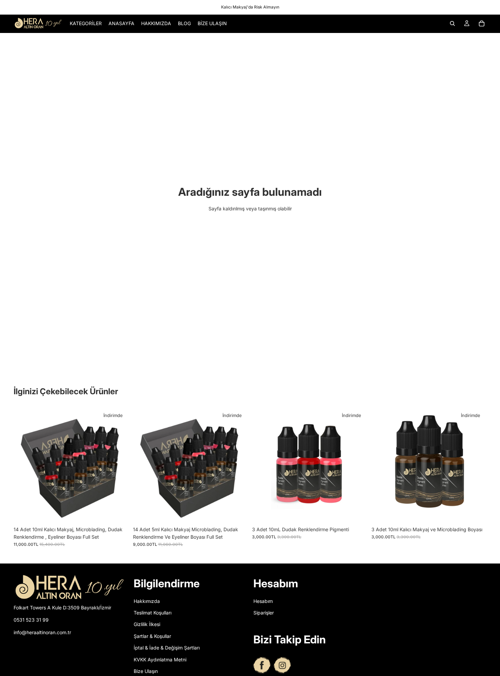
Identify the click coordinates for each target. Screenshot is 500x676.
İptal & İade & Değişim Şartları (167, 648)
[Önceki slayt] (24, 465)
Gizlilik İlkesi (147, 624)
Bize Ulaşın (146, 671)
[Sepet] (481, 23)
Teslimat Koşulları (152, 613)
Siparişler (263, 613)
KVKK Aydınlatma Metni (160, 659)
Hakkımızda (147, 601)
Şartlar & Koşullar (152, 636)
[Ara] (452, 23)
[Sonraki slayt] (119, 465)
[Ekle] (118, 512)
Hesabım (263, 601)
